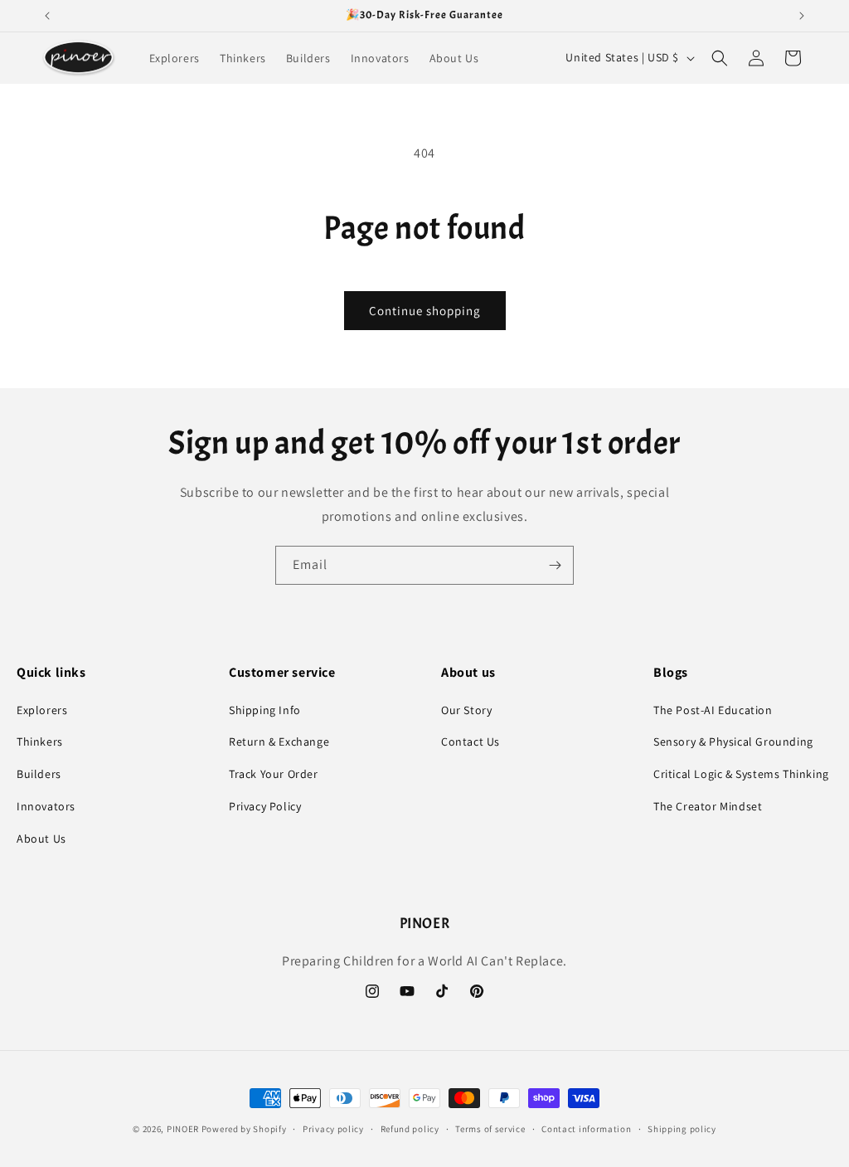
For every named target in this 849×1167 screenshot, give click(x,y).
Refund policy (410, 1129)
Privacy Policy (265, 806)
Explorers (42, 710)
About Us (41, 838)
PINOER (183, 1129)
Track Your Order (273, 773)
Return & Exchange (279, 741)
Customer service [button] (282, 672)
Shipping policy (682, 1129)
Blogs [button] (670, 672)
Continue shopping (425, 310)
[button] (719, 58)
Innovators (46, 806)
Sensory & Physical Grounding (733, 741)
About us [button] (468, 672)
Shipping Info (265, 710)
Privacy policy (333, 1129)
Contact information (586, 1129)
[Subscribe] (554, 565)
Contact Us (470, 741)
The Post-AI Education (713, 710)
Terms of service (490, 1129)
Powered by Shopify (244, 1129)
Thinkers (40, 741)
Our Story (466, 710)
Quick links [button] (51, 672)
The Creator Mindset (707, 806)
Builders (39, 773)
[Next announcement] (802, 16)
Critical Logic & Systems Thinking (741, 773)
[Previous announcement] (47, 16)
